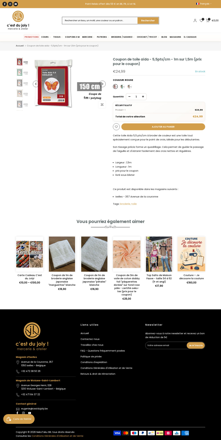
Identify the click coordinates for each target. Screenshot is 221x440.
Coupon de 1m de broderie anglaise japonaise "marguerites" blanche (62, 280)
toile (134, 204)
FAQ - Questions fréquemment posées (103, 350)
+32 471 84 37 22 (30, 394)
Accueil (20, 45)
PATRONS (102, 37)
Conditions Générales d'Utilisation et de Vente (106, 368)
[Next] (102, 84)
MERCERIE (87, 37)
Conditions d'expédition (94, 362)
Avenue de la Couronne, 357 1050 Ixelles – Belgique (37, 363)
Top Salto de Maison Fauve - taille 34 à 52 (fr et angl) (159, 278)
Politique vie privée (91, 356)
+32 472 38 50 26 (30, 371)
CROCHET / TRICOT (147, 37)
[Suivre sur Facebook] (4, 4)
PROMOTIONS (32, 37)
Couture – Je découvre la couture (191, 277)
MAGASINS (175, 37)
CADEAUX (191, 37)
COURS (45, 37)
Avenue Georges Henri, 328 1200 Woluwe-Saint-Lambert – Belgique (43, 387)
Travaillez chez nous (92, 345)
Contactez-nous (90, 339)
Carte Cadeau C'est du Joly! (29, 277)
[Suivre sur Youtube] (15, 4)
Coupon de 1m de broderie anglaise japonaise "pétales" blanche (94, 280)
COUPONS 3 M (72, 37)
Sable (129, 86)
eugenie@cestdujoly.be (34, 408)
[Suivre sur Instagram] (10, 4)
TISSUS (57, 37)
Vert (122, 86)
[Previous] (36, 84)
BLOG (164, 37)
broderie (125, 204)
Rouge (115, 86)
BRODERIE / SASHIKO (122, 37)
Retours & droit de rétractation (98, 373)
